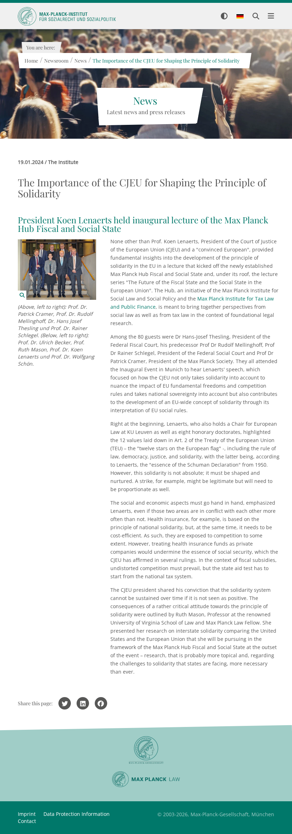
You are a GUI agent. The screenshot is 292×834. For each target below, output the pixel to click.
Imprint (27, 814)
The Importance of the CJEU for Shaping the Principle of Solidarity (165, 60)
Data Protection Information (76, 814)
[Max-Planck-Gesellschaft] (146, 750)
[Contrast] (224, 16)
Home (31, 60)
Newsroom (56, 60)
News (80, 60)
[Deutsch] (240, 16)
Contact (27, 821)
